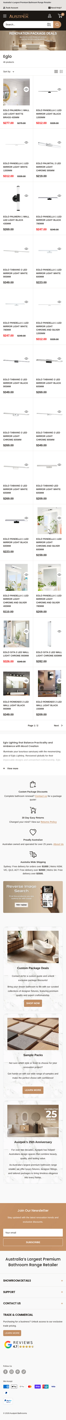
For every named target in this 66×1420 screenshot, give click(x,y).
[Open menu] (4, 16)
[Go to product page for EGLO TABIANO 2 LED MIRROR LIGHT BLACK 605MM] (49, 361)
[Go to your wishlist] (55, 15)
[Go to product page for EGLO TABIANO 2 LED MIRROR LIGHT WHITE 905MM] (16, 251)
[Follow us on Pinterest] (17, 1371)
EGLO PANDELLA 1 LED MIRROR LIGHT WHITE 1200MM (16, 167)
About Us (58, 844)
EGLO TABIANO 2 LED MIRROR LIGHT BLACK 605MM (48, 383)
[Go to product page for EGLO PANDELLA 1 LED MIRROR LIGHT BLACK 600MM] (16, 520)
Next (56, 725)
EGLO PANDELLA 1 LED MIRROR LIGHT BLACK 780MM (49, 220)
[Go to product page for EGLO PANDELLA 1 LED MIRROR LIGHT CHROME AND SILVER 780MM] (49, 577)
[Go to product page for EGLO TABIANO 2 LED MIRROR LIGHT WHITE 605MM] (16, 467)
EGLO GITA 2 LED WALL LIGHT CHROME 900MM (16, 654)
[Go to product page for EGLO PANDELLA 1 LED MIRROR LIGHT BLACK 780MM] (49, 198)
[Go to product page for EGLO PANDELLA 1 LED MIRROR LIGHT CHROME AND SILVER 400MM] (16, 577)
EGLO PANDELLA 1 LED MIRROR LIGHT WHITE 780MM (16, 326)
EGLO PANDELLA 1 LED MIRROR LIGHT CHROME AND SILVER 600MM (49, 544)
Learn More (12, 1333)
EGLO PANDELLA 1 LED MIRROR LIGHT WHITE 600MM (49, 273)
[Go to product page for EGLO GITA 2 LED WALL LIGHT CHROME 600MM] (49, 634)
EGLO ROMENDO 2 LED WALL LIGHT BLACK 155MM (49, 705)
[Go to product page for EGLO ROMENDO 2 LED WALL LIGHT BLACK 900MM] (16, 683)
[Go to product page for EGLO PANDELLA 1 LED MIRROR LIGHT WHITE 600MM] (49, 251)
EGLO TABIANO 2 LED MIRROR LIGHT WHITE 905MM (15, 273)
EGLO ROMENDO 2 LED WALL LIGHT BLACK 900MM (16, 705)
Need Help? (56, 8)
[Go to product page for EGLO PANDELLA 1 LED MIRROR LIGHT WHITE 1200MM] (16, 145)
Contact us (41, 796)
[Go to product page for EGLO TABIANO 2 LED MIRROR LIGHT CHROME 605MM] (16, 414)
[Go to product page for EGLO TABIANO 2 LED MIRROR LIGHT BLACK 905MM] (16, 361)
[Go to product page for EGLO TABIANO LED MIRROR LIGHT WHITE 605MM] (49, 467)
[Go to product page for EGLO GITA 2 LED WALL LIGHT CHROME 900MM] (16, 634)
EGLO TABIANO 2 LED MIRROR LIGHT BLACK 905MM (15, 383)
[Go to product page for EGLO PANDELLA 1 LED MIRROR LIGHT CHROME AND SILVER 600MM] (49, 520)
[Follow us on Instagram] (11, 1371)
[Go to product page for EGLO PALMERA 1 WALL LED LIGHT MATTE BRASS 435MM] (16, 92)
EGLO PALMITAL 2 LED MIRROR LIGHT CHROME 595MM (48, 167)
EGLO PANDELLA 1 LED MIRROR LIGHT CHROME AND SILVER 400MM (16, 600)
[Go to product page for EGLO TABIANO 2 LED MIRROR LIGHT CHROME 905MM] (49, 414)
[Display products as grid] (56, 71)
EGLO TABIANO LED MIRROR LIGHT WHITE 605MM (48, 489)
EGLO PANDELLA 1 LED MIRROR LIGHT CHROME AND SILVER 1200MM (49, 328)
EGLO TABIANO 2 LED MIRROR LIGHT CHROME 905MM (48, 436)
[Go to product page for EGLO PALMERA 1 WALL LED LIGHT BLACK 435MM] (16, 198)
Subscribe (33, 1242)
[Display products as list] (61, 71)
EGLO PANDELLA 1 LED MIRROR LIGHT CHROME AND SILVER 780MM (49, 600)
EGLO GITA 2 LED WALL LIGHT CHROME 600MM (49, 654)
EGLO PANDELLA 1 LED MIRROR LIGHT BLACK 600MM (16, 542)
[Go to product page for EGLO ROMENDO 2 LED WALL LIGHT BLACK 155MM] (49, 683)
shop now (33, 1003)
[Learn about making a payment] (33, 1394)
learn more (33, 1090)
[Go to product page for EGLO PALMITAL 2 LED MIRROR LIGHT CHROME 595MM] (49, 145)
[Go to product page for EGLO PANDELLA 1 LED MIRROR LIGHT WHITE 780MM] (16, 304)
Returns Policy (49, 822)
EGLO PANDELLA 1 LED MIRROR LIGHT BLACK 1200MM (49, 113)
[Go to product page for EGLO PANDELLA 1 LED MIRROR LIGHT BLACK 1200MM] (49, 92)
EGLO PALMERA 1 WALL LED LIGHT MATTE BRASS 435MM (16, 113)
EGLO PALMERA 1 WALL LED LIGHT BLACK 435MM (16, 220)
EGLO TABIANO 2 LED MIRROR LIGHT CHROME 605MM (15, 436)
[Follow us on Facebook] (5, 1371)
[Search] (57, 24)
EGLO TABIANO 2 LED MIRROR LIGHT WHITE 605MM (15, 489)
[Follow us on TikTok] (23, 1371)
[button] (60, 16)
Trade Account (12, 8)
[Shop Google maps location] (19, 1341)
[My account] (49, 16)
